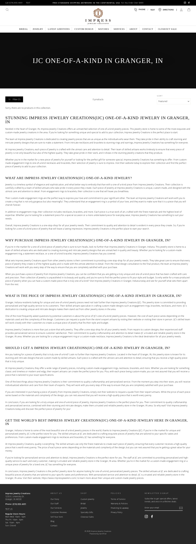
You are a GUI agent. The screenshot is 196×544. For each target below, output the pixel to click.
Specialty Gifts (87, 512)
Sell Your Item (57, 517)
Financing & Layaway (120, 508)
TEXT (28, 2)
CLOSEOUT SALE (167, 29)
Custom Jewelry (87, 499)
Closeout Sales (87, 517)
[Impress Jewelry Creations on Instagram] (146, 516)
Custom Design (83, 29)
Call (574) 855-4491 (14, 2)
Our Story (55, 499)
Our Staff (55, 503)
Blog (52, 521)
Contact (147, 29)
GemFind (102, 534)
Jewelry (38, 29)
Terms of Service (118, 499)
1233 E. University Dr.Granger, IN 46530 (14, 497)
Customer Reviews (59, 512)
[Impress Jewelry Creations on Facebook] (152, 516)
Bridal (23, 29)
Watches (103, 29)
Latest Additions (59, 29)
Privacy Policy (116, 512)
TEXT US (9, 509)
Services (119, 29)
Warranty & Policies (119, 503)
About (133, 29)
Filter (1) (16, 99)
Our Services (56, 508)
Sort (160, 96)
